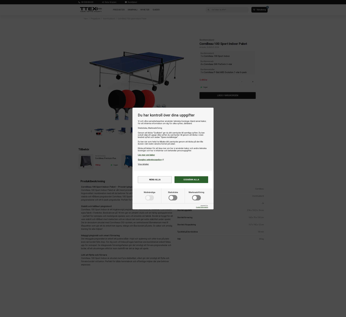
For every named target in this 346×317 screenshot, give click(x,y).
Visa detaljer (143, 164)
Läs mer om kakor (146, 155)
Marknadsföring (196, 192)
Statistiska (173, 192)
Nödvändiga (149, 192)
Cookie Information (202, 207)
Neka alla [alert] (155, 179)
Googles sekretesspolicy (150, 159)
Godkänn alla (191, 179)
